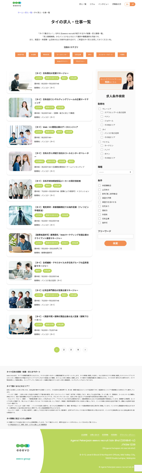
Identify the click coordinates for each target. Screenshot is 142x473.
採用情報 (105, 435)
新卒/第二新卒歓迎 (109, 194)
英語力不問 (106, 198)
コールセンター (62, 54)
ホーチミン (109, 145)
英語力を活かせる (109, 202)
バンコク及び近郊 (112, 133)
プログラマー (80, 61)
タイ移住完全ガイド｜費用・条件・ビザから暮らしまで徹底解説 (27, 425)
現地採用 (46, 54)
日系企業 (78, 54)
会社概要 (84, 435)
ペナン (107, 116)
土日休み (105, 190)
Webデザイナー (62, 61)
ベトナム (105, 142)
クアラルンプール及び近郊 (115, 112)
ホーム (20, 12)
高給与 (104, 210)
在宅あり (105, 206)
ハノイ (107, 149)
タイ (104, 129)
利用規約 (114, 435)
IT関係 (122, 54)
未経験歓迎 (106, 185)
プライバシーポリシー (127, 435)
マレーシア (106, 109)
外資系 (104, 214)
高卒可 (104, 223)
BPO (89, 54)
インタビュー (103, 4)
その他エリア (110, 125)
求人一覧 (82, 4)
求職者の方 (116, 4)
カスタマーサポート (106, 54)
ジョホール (109, 121)
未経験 (33, 54)
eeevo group (23, 458)
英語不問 (21, 54)
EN (127, 4)
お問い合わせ (94, 435)
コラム (92, 4)
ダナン (107, 154)
